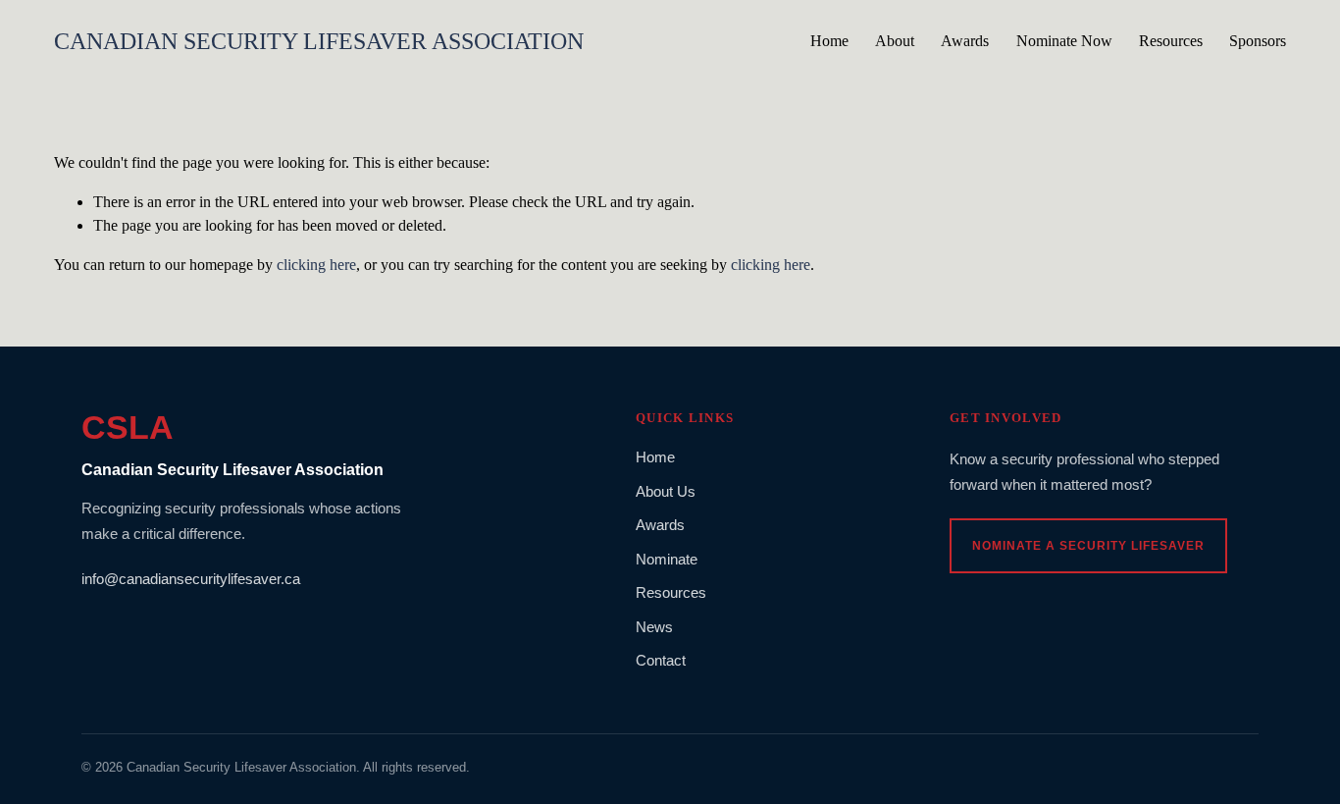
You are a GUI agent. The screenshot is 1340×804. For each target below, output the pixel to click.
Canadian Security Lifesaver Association (319, 40)
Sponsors (1257, 40)
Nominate (666, 559)
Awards (965, 40)
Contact (661, 660)
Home (829, 40)
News (654, 626)
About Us (666, 491)
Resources (1171, 40)
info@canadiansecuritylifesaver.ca (190, 578)
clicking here (316, 264)
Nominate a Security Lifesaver (1088, 546)
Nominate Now (1064, 40)
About (894, 40)
